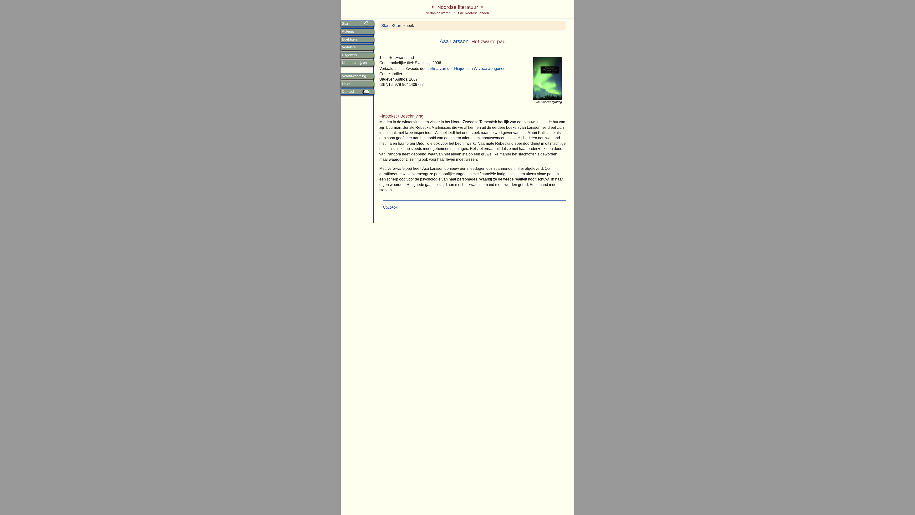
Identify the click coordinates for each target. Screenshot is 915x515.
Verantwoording (354, 76)
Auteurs (348, 31)
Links (346, 84)
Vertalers (349, 47)
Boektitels (349, 39)
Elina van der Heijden (449, 68)
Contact (348, 91)
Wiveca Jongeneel (490, 68)
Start (345, 24)
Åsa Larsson (454, 41)
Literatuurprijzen (354, 63)
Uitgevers (349, 55)
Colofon (390, 207)
